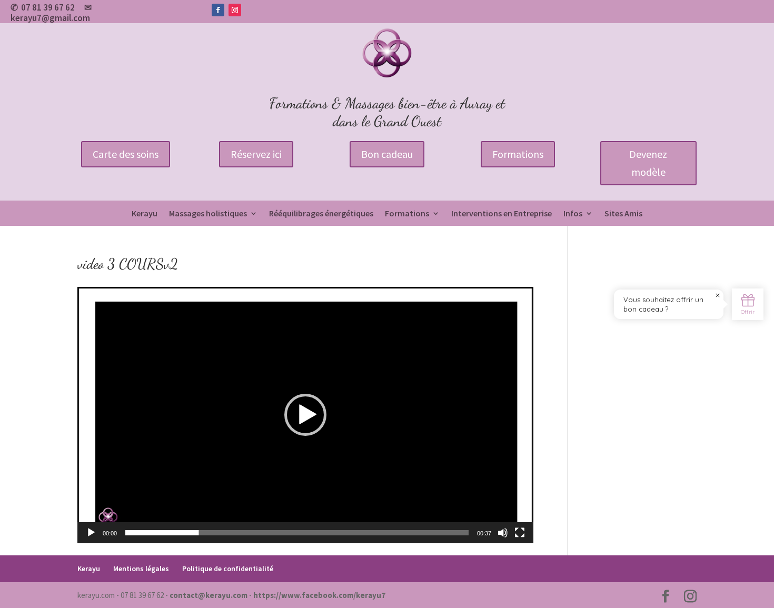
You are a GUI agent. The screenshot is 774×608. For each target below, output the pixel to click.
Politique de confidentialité (227, 568)
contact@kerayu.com (208, 595)
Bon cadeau (387, 154)
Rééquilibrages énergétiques (321, 214)
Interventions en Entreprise (501, 214)
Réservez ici (256, 154)
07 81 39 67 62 (48, 7)
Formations (517, 154)
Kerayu (144, 214)
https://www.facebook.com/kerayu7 (319, 595)
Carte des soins (125, 154)
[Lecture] (91, 532)
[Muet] (503, 532)
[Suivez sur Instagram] (235, 10)
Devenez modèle (648, 162)
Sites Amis (623, 214)
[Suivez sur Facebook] (218, 10)
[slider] (297, 532)
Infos (572, 214)
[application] (305, 415)
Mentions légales (141, 568)
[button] (305, 415)
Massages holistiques (208, 214)
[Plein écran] (519, 532)
